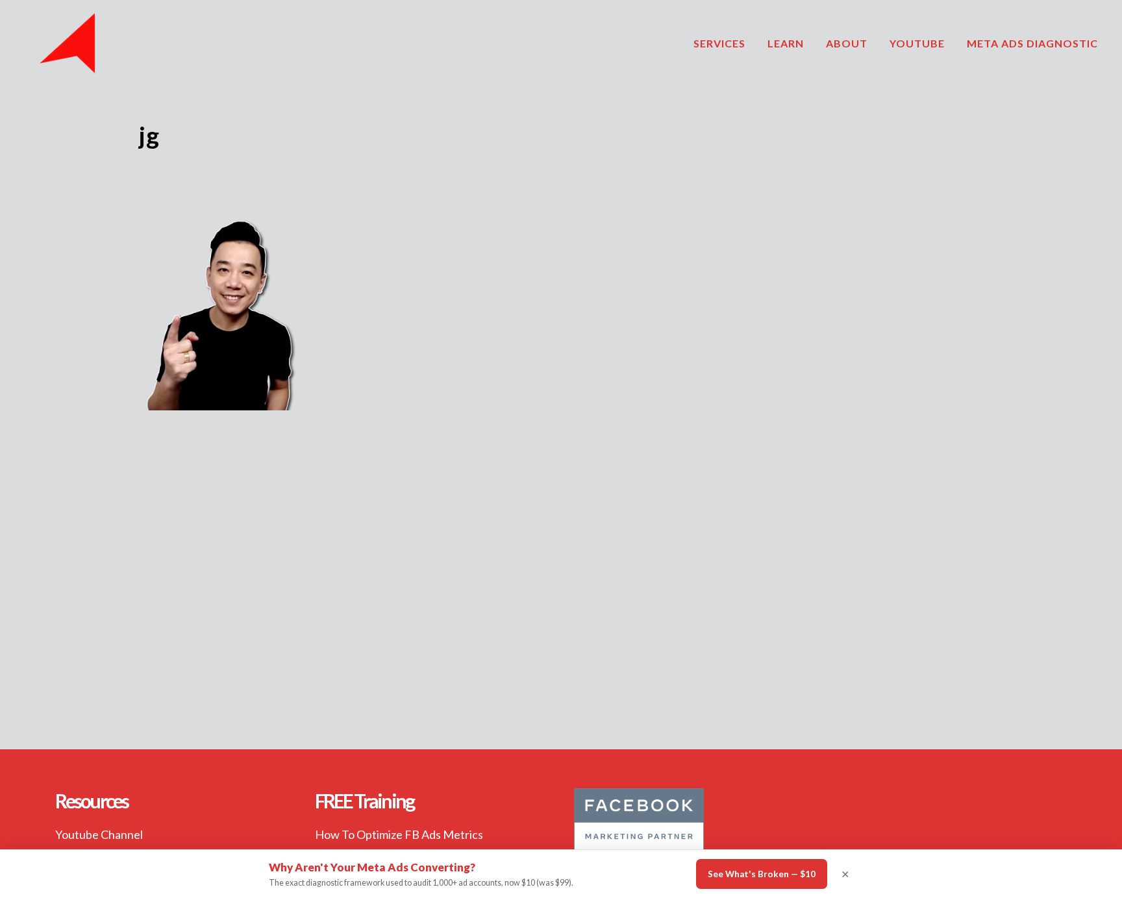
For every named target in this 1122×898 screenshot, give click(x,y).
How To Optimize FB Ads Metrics (399, 834)
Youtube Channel (99, 834)
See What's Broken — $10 (762, 874)
